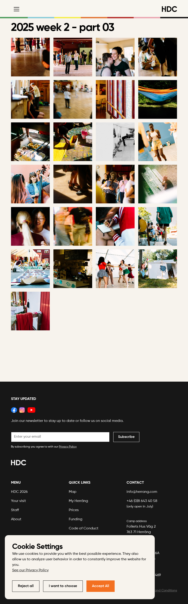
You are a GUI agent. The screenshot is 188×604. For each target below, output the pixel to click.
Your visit (18, 501)
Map (72, 492)
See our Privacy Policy (30, 570)
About (16, 519)
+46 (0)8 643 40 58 (142, 503)
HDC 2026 (19, 492)
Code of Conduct (83, 528)
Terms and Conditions (161, 590)
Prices (74, 510)
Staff (15, 510)
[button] (15, 9)
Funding (75, 519)
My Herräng (78, 501)
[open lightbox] (30, 57)
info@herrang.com (142, 492)
